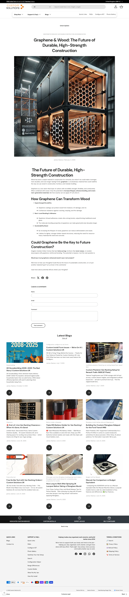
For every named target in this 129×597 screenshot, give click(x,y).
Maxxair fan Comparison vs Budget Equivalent (100, 481)
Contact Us (10, 544)
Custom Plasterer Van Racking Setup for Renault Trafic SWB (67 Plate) (103, 371)
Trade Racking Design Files (104, 590)
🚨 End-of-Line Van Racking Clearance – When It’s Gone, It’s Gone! (23, 426)
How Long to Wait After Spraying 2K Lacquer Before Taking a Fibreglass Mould (63, 485)
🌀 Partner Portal (118, 590)
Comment (34, 309)
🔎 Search (110, 541)
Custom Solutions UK (15, 590)
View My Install (32, 576)
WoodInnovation (80, 34)
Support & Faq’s (33, 14)
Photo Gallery (111, 14)
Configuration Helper (34, 562)
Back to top (64, 526)
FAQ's (91, 14)
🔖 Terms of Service (113, 555)
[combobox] (68, 7)
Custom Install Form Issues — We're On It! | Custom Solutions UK (64, 348)
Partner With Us (80, 590)
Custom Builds (32, 569)
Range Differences (34, 565)
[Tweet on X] (38, 278)
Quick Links (83, 14)
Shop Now (17, 14)
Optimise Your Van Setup (36, 555)
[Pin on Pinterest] (47, 278)
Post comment (38, 325)
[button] (121, 7)
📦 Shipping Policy (113, 551)
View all (64, 338)
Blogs (47, 14)
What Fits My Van (33, 572)
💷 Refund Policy (112, 548)
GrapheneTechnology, (50, 34)
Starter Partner (91, 590)
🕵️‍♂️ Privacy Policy (112, 544)
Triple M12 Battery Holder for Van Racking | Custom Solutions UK (64, 426)
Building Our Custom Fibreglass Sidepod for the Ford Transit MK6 (103, 426)
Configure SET (99, 14)
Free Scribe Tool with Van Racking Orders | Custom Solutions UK (24, 481)
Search (30, 558)
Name (33, 292)
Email (32, 300)
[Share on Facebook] (42, 278)
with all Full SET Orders (20, 1)
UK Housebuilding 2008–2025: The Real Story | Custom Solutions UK (23, 369)
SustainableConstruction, (66, 34)
